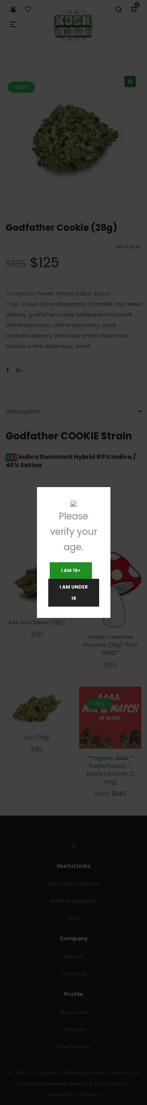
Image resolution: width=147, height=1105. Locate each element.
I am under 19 (74, 592)
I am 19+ (71, 570)
